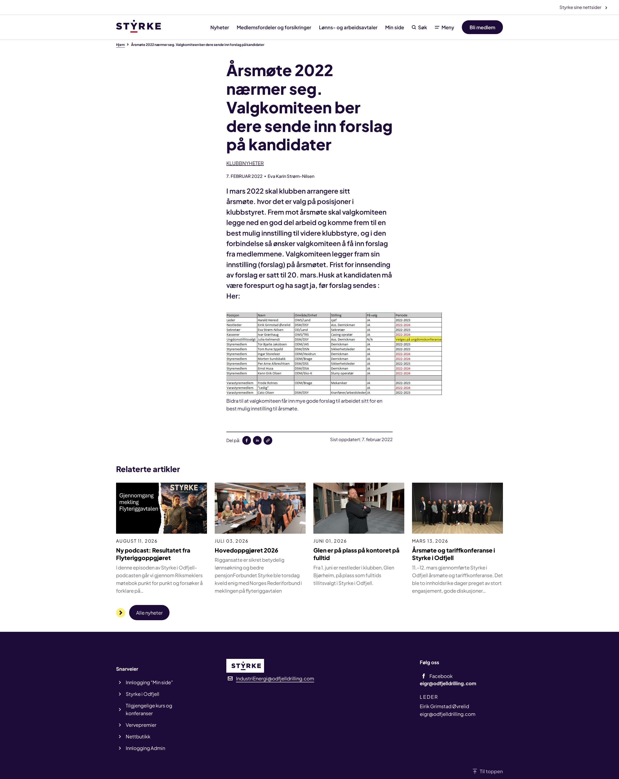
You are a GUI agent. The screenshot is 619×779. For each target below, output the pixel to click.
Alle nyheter (149, 613)
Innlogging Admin (145, 748)
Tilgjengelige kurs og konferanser (149, 709)
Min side (394, 27)
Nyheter (219, 27)
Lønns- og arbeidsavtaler (348, 27)
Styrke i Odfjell (142, 694)
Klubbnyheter (245, 163)
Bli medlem (482, 27)
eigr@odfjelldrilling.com (447, 714)
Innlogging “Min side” (149, 682)
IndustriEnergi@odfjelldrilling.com (275, 678)
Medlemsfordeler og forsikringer (274, 27)
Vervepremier (141, 725)
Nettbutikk (138, 736)
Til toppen (491, 771)
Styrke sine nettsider (581, 7)
